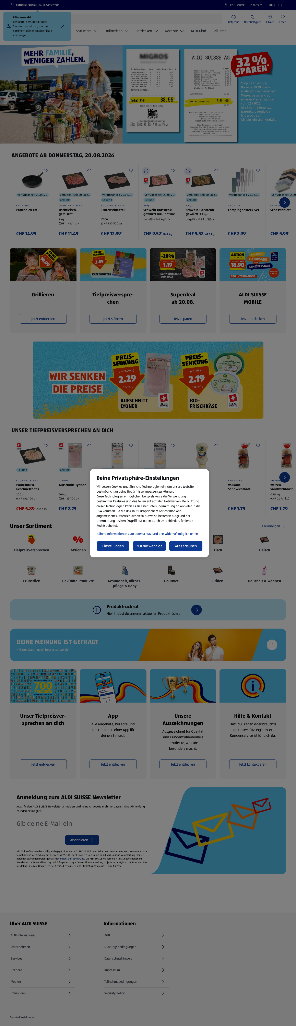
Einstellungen (113, 546)
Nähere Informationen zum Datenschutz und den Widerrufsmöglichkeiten (147, 533)
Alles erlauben (186, 546)
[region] (149, 513)
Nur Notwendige (149, 546)
